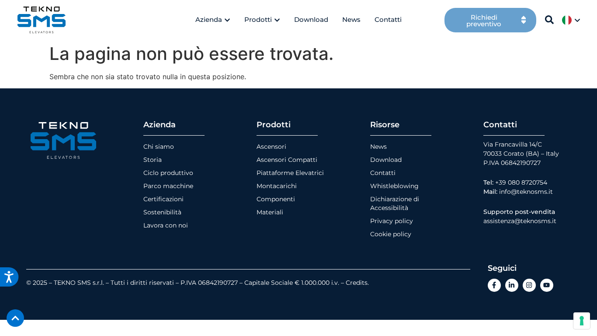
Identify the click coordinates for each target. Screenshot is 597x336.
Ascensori (271, 146)
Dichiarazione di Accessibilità (394, 203)
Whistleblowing (394, 186)
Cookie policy (390, 234)
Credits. (357, 283)
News (378, 146)
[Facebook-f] (494, 285)
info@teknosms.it (526, 192)
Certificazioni (163, 199)
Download (386, 160)
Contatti (383, 173)
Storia (152, 160)
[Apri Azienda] (227, 20)
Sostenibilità (162, 212)
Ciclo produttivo (168, 173)
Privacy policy (391, 221)
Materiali (270, 212)
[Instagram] (529, 285)
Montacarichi (277, 186)
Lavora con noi (165, 225)
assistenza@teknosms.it (519, 221)
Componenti (276, 199)
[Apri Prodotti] (277, 20)
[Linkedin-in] (511, 285)
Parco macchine (168, 186)
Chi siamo (158, 146)
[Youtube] (546, 285)
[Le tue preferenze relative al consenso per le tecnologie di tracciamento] (581, 320)
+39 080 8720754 (521, 182)
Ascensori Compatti (287, 160)
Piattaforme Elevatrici (290, 173)
